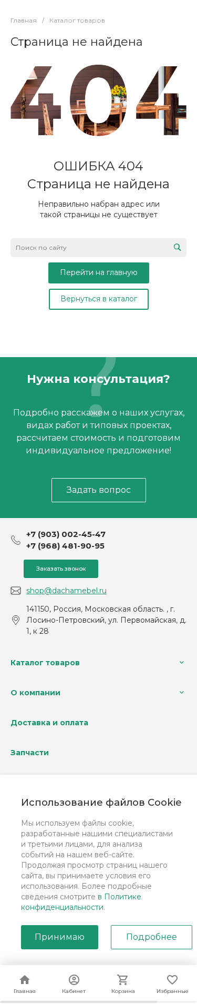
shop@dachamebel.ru (66, 590)
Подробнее (151, 937)
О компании (35, 692)
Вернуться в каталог (98, 298)
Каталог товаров (45, 662)
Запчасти (30, 752)
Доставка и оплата (49, 722)
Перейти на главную (99, 272)
